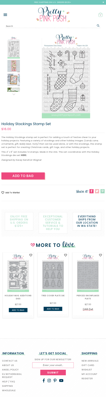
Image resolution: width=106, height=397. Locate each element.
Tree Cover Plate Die (53, 295)
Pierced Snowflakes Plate (88, 297)
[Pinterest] (55, 380)
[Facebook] (44, 380)
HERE (23, 155)
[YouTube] (61, 380)
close (103, 2)
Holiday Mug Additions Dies (18, 297)
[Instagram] (49, 380)
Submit (53, 372)
